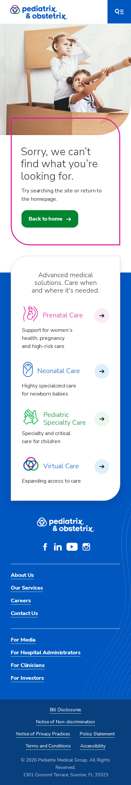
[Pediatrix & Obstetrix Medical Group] (39, 11)
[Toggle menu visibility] (119, 11)
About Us (22, 575)
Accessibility (92, 746)
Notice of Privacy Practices (43, 734)
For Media (23, 640)
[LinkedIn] (58, 547)
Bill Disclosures (66, 710)
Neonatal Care (58, 370)
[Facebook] (45, 547)
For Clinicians (28, 665)
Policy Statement (97, 734)
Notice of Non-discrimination (65, 722)
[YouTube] (72, 547)
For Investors (27, 678)
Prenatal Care (63, 315)
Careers (21, 600)
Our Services (27, 588)
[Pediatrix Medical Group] (65, 525)
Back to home (45, 219)
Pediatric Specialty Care (64, 418)
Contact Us (24, 613)
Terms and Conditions (48, 746)
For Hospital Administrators (46, 652)
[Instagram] (86, 547)
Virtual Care (61, 466)
